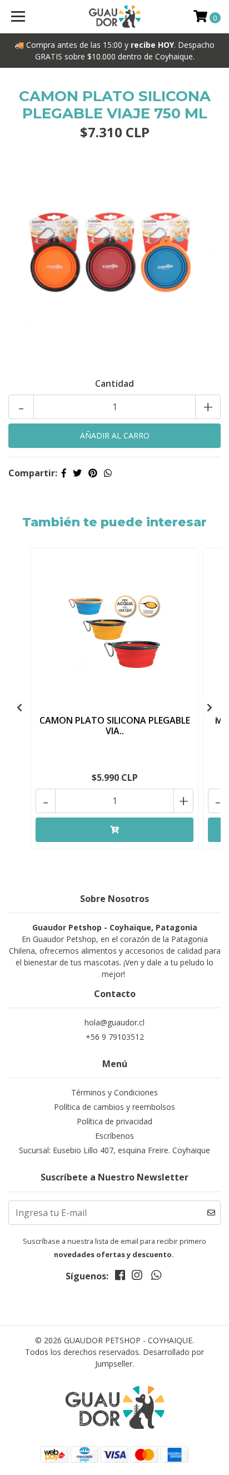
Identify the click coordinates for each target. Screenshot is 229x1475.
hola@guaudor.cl (114, 1022)
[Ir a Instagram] (137, 1277)
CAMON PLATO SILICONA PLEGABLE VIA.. (114, 725)
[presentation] (19, 707)
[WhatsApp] (155, 1277)
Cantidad (114, 383)
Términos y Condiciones (114, 1092)
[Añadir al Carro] (114, 830)
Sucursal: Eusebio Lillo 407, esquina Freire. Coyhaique (114, 1150)
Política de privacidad (114, 1121)
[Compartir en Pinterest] (92, 473)
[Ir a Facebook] (120, 1277)
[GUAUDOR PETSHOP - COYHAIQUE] (115, 16)
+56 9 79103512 (115, 1036)
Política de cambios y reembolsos (114, 1107)
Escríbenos (114, 1135)
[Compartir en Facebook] (64, 473)
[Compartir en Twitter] (77, 473)
